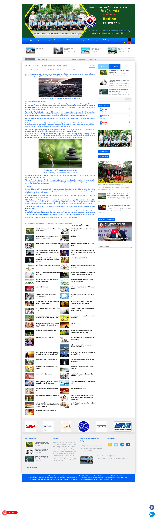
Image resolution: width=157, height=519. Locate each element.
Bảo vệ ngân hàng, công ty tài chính (56, 477)
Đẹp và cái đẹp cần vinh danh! (45, 337)
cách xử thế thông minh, (35, 223)
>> (47, 50)
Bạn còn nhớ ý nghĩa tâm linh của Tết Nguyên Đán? (111, 184)
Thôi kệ (73, 323)
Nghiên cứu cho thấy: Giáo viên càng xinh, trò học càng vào (118, 90)
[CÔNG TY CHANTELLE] (48, 426)
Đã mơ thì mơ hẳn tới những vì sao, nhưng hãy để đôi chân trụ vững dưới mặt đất (47, 259)
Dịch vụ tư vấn (97, 475)
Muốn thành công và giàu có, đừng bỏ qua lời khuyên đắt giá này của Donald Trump (83, 252)
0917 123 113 (102, 125)
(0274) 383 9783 (103, 118)
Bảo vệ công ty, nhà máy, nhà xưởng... (37, 475)
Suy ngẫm (92, 65)
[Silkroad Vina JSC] (30, 426)
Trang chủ (38, 40)
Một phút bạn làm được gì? (79, 258)
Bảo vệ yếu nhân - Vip (64, 475)
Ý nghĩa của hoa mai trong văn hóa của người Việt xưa (42, 443)
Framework (72, 69)
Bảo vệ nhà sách (109, 477)
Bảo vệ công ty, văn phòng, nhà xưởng (96, 49)
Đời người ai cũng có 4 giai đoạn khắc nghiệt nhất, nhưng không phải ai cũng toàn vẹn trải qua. (47, 404)
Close (26, 38)
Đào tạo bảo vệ (92, 40)
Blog (68, 69)
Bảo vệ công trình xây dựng (73, 477)
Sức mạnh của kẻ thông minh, (50, 223)
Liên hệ (115, 40)
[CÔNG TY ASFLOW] (105, 426)
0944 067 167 (102, 111)
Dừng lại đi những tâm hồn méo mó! (46, 410)
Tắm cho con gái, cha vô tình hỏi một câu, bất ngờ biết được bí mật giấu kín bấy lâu (47, 252)
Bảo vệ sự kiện (40, 48)
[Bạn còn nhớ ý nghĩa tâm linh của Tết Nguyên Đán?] (115, 172)
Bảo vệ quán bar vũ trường (97, 477)
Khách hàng (70, 40)
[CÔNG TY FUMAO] (83, 426)
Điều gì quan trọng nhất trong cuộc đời (48, 265)
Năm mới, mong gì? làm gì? (78, 388)
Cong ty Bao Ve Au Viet (36, 69)
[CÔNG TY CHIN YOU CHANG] (66, 426)
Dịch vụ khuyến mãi (52, 475)
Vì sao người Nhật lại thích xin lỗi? (46, 359)
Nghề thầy (74, 236)
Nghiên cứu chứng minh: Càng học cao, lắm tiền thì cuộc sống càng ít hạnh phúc (47, 325)
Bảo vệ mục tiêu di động (121, 477)
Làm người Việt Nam (42, 287)
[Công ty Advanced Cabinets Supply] (119, 426)
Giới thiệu (48, 40)
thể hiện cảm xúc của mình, (65, 223)
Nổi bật (104, 66)
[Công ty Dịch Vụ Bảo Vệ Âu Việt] (78, 20)
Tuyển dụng (80, 40)
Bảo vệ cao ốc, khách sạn (117, 475)
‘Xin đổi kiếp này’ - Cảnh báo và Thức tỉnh (48, 243)
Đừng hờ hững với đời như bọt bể (46, 330)
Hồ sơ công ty (58, 40)
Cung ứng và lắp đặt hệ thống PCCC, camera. (82, 475)
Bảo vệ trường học (32, 477)
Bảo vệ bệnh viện (85, 477)
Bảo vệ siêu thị (42, 477)
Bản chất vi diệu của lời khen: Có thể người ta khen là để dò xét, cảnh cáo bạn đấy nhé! (82, 397)
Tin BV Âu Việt (105, 40)
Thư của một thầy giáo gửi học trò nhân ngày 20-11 (73, 59)
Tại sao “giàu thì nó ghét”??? (44, 374)
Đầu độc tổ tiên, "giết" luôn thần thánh (48, 396)
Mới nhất (116, 66)
